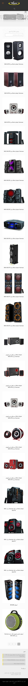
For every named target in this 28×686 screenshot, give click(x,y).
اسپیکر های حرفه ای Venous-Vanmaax (15, 660)
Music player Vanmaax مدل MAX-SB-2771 (14, 296)
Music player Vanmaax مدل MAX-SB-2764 (14, 238)
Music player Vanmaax (19, 663)
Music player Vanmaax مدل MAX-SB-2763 (14, 209)
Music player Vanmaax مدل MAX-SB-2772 (14, 325)
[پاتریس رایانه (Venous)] (14, 3)
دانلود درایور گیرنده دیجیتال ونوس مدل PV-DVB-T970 (15, 655)
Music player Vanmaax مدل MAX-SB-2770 (14, 267)
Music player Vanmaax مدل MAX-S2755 (13, 122)
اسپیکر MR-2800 (13, 605)
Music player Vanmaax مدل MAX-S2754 (13, 93)
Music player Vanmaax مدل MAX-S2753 (13, 64)
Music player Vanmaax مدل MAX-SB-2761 (14, 180)
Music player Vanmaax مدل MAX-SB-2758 (14, 151)
